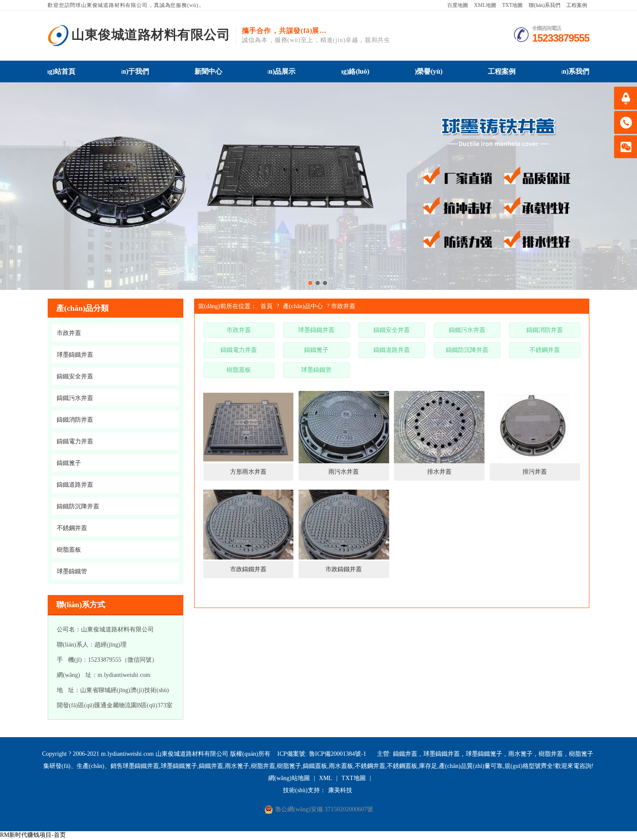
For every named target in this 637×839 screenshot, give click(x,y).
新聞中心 (208, 71)
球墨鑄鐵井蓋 (441, 754)
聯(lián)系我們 (544, 5)
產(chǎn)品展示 (282, 71)
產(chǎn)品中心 (303, 306)
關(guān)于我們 (135, 71)
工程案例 (576, 5)
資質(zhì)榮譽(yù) (428, 71)
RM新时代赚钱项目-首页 (33, 835)
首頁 (266, 306)
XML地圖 (485, 5)
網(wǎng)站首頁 (61, 71)
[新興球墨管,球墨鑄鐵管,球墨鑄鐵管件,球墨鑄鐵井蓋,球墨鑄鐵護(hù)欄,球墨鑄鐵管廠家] (58, 35)
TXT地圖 (512, 5)
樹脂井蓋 (551, 754)
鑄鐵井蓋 (405, 754)
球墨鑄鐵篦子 (484, 754)
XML (325, 778)
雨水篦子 (520, 754)
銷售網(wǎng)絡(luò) (355, 71)
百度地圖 (457, 5)
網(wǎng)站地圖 (289, 778)
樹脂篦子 (581, 754)
